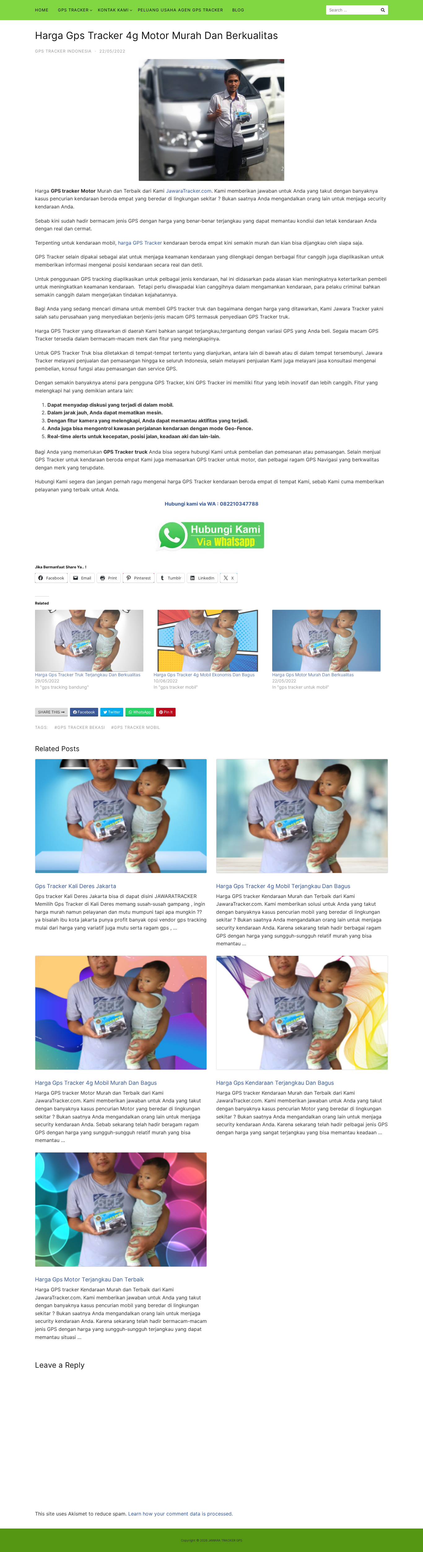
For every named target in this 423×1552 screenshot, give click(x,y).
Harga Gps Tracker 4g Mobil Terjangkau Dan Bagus (283, 886)
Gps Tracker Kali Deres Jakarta (75, 886)
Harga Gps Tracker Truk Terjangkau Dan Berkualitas (87, 674)
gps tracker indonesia (63, 51)
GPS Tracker (73, 9)
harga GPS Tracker (140, 243)
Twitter (113, 712)
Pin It (167, 712)
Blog (238, 9)
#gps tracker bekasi (80, 727)
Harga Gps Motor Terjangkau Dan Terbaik (89, 1279)
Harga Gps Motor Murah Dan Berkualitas (313, 674)
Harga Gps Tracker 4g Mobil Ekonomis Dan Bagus (204, 674)
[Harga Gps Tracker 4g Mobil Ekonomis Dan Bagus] (210, 641)
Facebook (86, 712)
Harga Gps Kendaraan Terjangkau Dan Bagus (275, 1083)
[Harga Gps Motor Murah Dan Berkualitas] (328, 641)
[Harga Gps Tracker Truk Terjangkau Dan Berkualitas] (91, 641)
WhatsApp (141, 712)
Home (42, 9)
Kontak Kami (113, 9)
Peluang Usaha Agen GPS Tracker (180, 9)
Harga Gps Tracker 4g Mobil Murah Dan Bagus (96, 1083)
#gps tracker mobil (135, 727)
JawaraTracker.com (188, 191)
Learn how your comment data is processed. (180, 1514)
